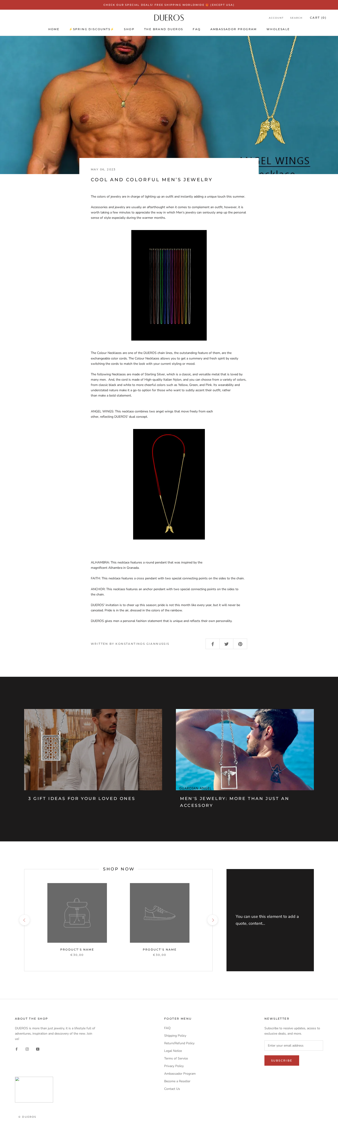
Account (276, 17)
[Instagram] (27, 1048)
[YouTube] (37, 1048)
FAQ (197, 29)
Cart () (318, 17)
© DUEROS (27, 1116)
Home (54, 29)
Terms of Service (176, 1058)
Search (296, 17)
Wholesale (278, 29)
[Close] (327, 1046)
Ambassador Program (233, 29)
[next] (212, 920)
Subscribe (288, 1111)
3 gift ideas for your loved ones (81, 798)
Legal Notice (173, 1051)
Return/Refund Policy (179, 1043)
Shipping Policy (175, 1035)
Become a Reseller (177, 1081)
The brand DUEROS (163, 29)
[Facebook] (16, 1048)
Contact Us (172, 1089)
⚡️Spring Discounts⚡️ (91, 29)
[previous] (24, 920)
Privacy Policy (174, 1066)
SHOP (129, 29)
